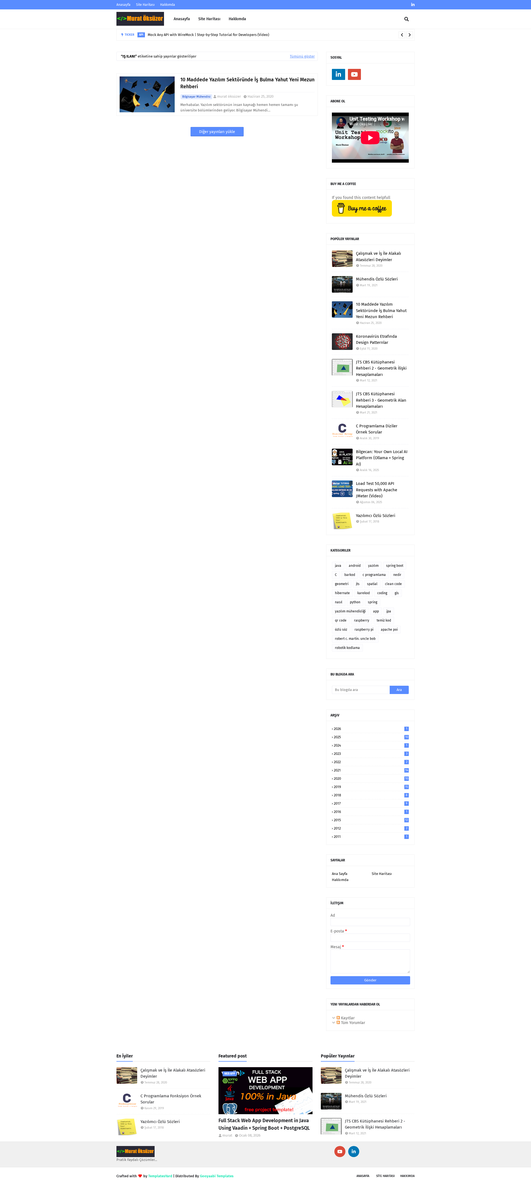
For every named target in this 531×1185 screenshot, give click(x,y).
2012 (370, 828)
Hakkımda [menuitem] (237, 19)
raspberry (361, 620)
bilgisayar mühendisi (196, 96)
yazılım (373, 566)
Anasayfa (123, 5)
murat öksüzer (229, 96)
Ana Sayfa (339, 874)
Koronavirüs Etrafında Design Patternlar (376, 339)
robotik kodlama (347, 648)
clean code (393, 584)
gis (397, 593)
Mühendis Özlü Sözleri (377, 279)
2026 (370, 729)
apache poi (389, 630)
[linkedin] (412, 5)
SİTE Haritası (385, 1176)
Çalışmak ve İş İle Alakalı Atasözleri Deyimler (378, 256)
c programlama (374, 575)
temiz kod (384, 620)
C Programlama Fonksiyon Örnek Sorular (170, 1099)
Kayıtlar (347, 1018)
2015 (371, 820)
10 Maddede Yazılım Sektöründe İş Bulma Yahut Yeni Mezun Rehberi (247, 83)
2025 (371, 737)
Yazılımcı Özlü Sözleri (375, 515)
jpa (388, 611)
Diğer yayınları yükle (217, 131)
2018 (370, 795)
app (376, 611)
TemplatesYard (160, 1176)
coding (382, 593)
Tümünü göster (302, 56)
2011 (370, 837)
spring (372, 602)
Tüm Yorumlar (352, 1022)
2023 (370, 754)
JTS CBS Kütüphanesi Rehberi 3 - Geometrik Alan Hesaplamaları (381, 400)
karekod (363, 593)
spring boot (394, 566)
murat (227, 1135)
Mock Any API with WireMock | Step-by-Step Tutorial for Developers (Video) (208, 35)
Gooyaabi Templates (216, 1176)
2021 (371, 770)
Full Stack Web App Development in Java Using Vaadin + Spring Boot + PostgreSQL (264, 1124)
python (355, 602)
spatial (372, 584)
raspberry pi (364, 630)
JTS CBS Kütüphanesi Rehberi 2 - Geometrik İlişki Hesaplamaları (381, 368)
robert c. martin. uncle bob (355, 639)
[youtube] (354, 74)
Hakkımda (167, 5)
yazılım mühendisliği (350, 611)
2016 (370, 812)
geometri (341, 584)
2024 (370, 745)
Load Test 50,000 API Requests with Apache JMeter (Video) (376, 489)
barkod (349, 575)
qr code (341, 620)
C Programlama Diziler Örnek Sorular (376, 429)
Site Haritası (145, 5)
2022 (370, 762)
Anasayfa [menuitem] (182, 19)
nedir (397, 575)
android (355, 566)
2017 (370, 803)
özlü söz (341, 630)
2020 (371, 778)
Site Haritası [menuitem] (209, 19)
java (338, 566)
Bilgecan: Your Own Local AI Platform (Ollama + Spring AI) (381, 458)
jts (358, 584)
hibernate (342, 593)
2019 (371, 787)
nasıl (338, 602)
